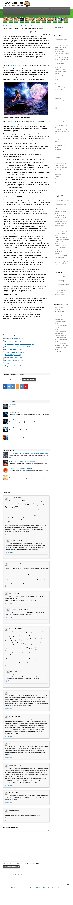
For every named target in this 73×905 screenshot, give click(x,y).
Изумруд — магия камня (61, 81)
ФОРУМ (38, 887)
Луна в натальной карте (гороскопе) (19, 435)
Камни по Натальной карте (62, 43)
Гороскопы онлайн (59, 165)
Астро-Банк (58, 149)
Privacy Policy (32, 887)
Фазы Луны (58, 67)
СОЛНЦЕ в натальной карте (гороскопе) (20, 468)
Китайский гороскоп (60, 110)
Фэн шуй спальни (59, 123)
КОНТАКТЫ (43, 887)
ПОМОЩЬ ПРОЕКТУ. (57, 887)
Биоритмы (57, 176)
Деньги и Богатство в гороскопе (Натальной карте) (60, 145)
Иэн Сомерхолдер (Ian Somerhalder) (15, 349)
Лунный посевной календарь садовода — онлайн (61, 294)
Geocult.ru (6, 26)
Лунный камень (59, 75)
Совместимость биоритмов (62, 100)
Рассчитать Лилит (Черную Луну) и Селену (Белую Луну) (62, 262)
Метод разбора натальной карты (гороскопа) (22, 461)
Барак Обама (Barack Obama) (13, 357)
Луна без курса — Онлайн (61, 288)
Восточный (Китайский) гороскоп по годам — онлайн (61, 257)
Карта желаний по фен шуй (62, 133)
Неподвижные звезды (60, 163)
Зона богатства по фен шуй (62, 131)
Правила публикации (44, 830)
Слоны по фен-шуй (60, 121)
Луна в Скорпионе (14, 412)
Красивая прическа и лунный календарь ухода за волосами (62, 139)
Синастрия (58, 184)
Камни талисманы (59, 51)
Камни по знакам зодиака (61, 45)
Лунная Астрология (36, 9)
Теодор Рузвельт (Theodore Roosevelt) (16, 352)
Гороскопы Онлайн (22, 9)
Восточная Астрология (61, 167)
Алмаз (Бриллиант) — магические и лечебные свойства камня (61, 87)
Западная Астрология (60, 169)
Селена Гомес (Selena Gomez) (14, 338)
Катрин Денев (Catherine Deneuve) (15, 366)
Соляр (56, 187)
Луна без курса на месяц (61, 290)
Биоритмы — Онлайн (60, 245)
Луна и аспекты (13, 404)
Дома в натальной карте (61, 325)
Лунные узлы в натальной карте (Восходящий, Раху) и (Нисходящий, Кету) (61, 59)
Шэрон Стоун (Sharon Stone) (13, 341)
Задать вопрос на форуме (10, 874)
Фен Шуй (57, 178)
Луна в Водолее (13, 420)
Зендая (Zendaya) (10, 363)
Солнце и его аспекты (15, 475)
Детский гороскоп (59, 135)
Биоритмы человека (60, 69)
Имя (4, 850)
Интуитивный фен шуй (61, 129)
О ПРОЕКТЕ (49, 887)
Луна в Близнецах (14, 427)
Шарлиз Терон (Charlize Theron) (14, 360)
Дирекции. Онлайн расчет (61, 231)
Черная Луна (14, 65)
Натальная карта (9, 9)
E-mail (5, 856)
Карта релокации (59, 311)
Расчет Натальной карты (28, 26)
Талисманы (55, 9)
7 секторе (13, 121)
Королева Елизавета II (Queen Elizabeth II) (17, 346)
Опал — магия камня (60, 84)
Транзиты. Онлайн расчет (61, 229)
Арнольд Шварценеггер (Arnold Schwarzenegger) (19, 344)
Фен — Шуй (47, 9)
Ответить (9, 534)
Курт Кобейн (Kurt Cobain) (13, 355)
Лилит (13, 126)
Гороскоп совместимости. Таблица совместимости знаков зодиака (28, 453)
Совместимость (9, 13)
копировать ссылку (29, 380)
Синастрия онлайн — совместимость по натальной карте (60, 225)
